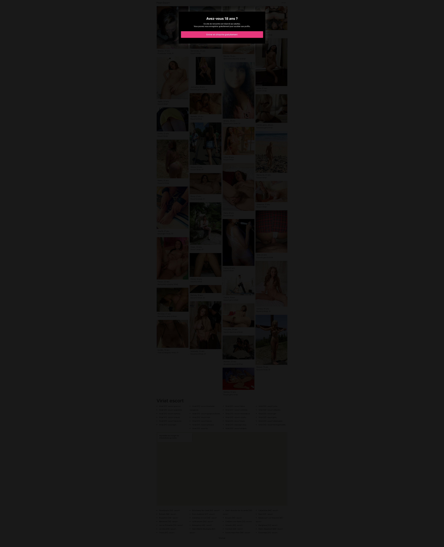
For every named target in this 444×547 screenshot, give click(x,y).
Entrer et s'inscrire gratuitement (222, 34)
